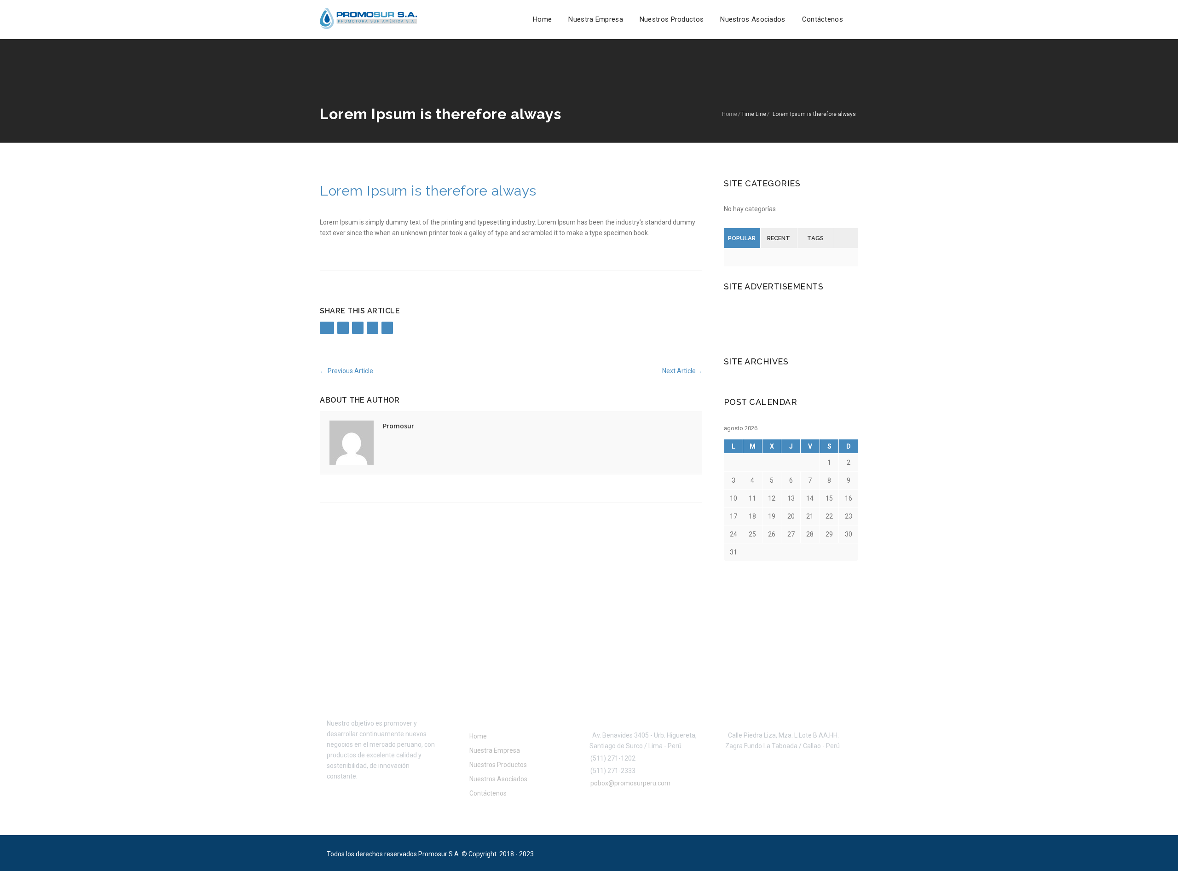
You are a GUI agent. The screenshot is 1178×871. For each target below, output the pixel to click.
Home (542, 19)
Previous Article (346, 371)
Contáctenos (822, 19)
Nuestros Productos (672, 19)
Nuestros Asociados (752, 19)
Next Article (682, 371)
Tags (815, 238)
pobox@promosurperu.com (629, 783)
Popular (742, 238)
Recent (778, 238)
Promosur (398, 425)
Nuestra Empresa (595, 19)
